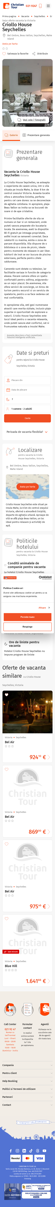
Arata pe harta (10, 43)
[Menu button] (48, 6)
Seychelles (39, 16)
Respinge (27, 626)
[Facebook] (11, 1151)
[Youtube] (44, 1151)
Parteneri (7, 1097)
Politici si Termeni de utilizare (18, 1089)
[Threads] (38, 1151)
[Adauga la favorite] (6, 695)
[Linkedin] (24, 1151)
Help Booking (9, 1081)
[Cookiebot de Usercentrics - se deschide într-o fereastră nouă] (39, 578)
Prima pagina (9, 16)
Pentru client (9, 1073)
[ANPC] (12, 1191)
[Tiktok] (31, 1151)
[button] (41, 53)
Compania (8, 1065)
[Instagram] (17, 1151)
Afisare (42, 607)
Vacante (25, 16)
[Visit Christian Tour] (13, 5)
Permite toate (27, 617)
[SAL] (36, 1187)
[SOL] (36, 1195)
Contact (6, 1105)
